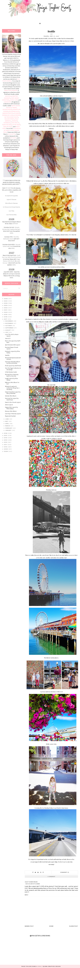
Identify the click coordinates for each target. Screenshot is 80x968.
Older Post (73, 926)
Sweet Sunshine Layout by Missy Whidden (12, 392)
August (8, 330)
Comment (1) (64, 872)
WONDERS (17, 115)
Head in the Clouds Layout (13, 402)
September (9, 328)
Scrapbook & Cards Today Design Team (12, 130)
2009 (6, 449)
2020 (6, 312)
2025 (6, 301)
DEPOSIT (15, 223)
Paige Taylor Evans (28, 966)
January (8, 430)
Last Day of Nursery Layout (13, 413)
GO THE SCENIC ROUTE (11, 117)
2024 (6, 303)
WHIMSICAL (7, 123)
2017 (6, 319)
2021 (6, 310)
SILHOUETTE (11, 134)
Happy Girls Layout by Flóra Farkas (11, 408)
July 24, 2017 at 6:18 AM (32, 883)
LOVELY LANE (14, 100)
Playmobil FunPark (10, 416)
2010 (6, 447)
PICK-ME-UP (15, 123)
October (8, 325)
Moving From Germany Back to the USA (11, 375)
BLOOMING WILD (14, 111)
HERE (11, 233)
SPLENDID (17, 113)
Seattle (7, 355)
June (7, 419)
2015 (6, 435)
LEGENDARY (7, 102)
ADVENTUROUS (7, 109)
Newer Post (29, 926)
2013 (6, 440)
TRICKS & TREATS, (11, 107)
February (9, 428)
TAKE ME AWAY (7, 126)
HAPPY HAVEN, (15, 106)
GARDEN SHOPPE (7, 113)
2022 (6, 307)
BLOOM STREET (9, 119)
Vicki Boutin (11, 261)
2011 (6, 444)
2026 (6, 298)
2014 (6, 437)
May (7, 421)
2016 (6, 433)
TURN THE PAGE (7, 124)
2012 (6, 442)
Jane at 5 (8, 338)
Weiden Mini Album (10, 396)
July (7, 332)
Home (51, 926)
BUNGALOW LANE (7, 115)
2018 (6, 316)
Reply (26, 894)
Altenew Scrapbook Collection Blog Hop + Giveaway (12, 388)
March (8, 425)
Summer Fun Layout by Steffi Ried (12, 399)
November (9, 323)
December (9, 321)
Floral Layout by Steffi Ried (13, 365)
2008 (6, 451)
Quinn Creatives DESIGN (52, 966)
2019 (6, 314)
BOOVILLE (8, 96)
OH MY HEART (16, 124)
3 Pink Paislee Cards (11, 372)
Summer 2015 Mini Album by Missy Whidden (12, 362)
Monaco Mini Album (11, 411)
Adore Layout (9, 404)
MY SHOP (13, 138)
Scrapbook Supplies (11, 196)
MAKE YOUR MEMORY (10, 90)
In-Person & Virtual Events (11, 207)
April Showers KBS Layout (12, 345)
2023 (6, 305)
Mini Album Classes (11, 203)
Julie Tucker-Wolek (31, 881)
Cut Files (11, 211)
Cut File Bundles (11, 215)
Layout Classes (11, 199)
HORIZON (15, 121)
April (7, 423)
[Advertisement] (11, 484)
